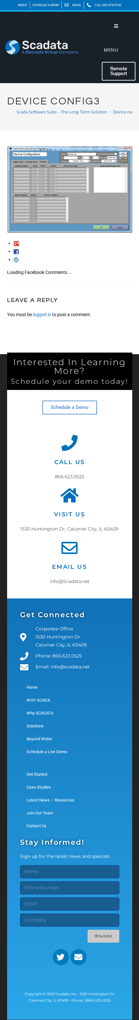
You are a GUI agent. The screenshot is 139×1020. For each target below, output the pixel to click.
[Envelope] (78, 957)
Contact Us (37, 825)
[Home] (8, 112)
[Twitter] (61, 957)
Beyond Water (39, 738)
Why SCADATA (40, 713)
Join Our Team (40, 813)
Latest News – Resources (50, 800)
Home (32, 687)
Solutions (35, 726)
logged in (42, 314)
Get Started (37, 774)
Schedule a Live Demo (47, 751)
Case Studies (39, 787)
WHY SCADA (38, 700)
